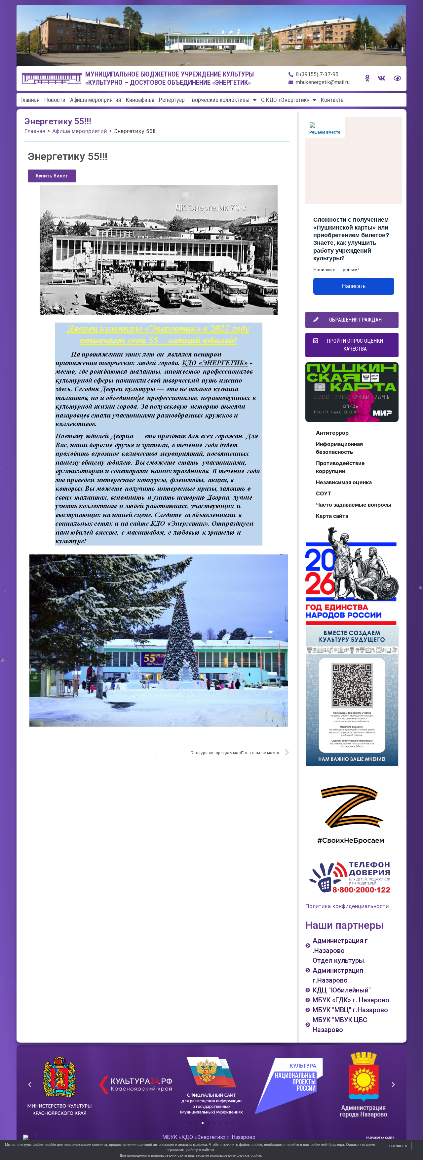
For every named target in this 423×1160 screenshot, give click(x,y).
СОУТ (323, 493)
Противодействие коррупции (340, 467)
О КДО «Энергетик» (285, 100)
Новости (54, 100)
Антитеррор (332, 432)
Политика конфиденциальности (347, 906)
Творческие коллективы (219, 100)
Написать (353, 286)
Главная (30, 100)
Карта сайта (332, 516)
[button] (52, 176)
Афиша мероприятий (95, 100)
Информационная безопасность (339, 448)
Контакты (333, 100)
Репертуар (172, 100)
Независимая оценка (344, 482)
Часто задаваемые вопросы (353, 504)
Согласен (398, 1146)
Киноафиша (140, 100)
